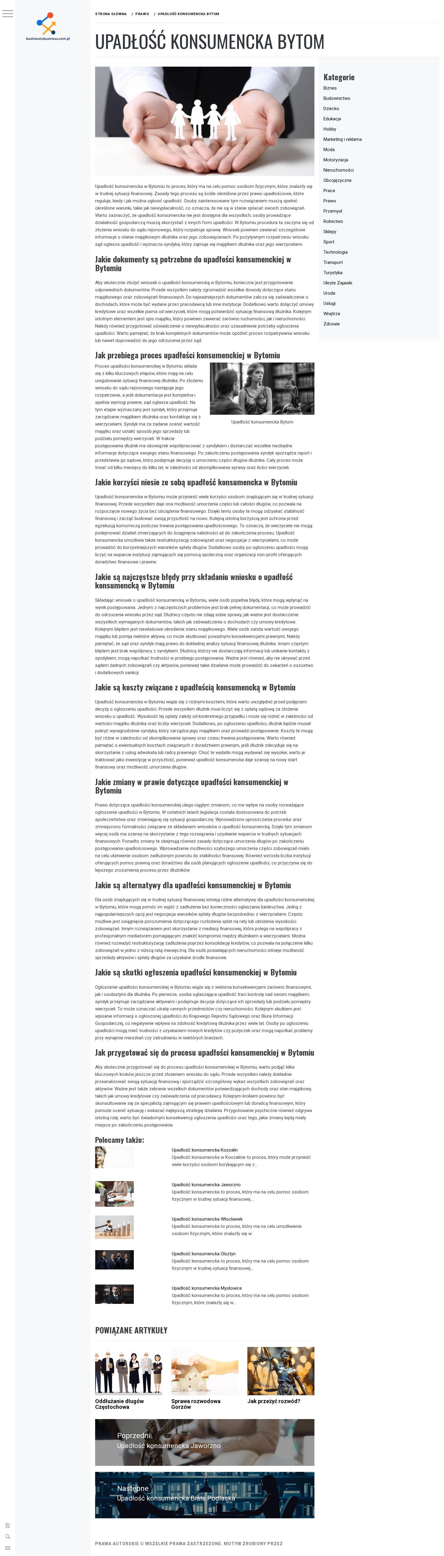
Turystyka (333, 272)
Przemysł (332, 211)
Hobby (329, 129)
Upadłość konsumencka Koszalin (205, 1150)
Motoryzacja (335, 160)
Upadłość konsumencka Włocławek (207, 1219)
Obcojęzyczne (337, 180)
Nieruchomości (338, 170)
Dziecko (331, 108)
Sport (328, 242)
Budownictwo (336, 98)
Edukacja (332, 119)
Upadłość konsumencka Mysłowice (207, 1288)
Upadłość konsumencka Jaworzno (206, 1184)
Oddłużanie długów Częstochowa (119, 1404)
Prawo (329, 201)
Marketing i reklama (342, 139)
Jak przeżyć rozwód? (273, 1401)
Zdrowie (331, 324)
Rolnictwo (333, 221)
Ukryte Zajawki (337, 283)
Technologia (335, 252)
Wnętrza (331, 313)
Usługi (329, 303)
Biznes (330, 88)
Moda (329, 149)
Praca (329, 190)
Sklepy (329, 231)
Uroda (329, 293)
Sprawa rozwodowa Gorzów (195, 1404)
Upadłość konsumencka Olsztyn (204, 1254)
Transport (333, 262)
